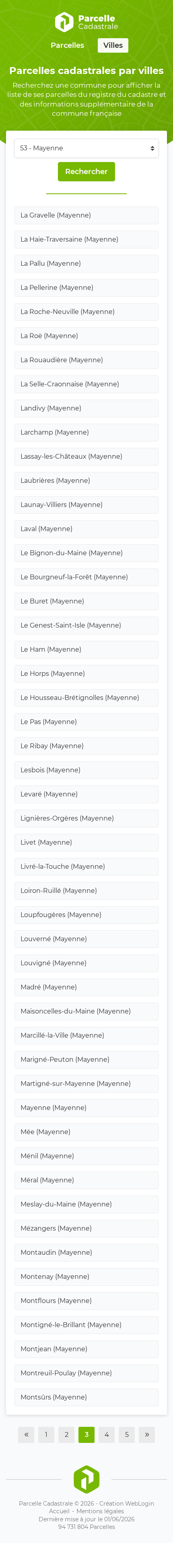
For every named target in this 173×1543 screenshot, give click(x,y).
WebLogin (139, 1503)
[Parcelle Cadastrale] (86, 22)
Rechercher (86, 171)
